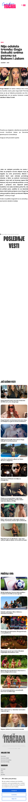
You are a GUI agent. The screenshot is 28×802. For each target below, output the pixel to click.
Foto (2, 772)
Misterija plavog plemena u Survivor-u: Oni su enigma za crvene (13, 671)
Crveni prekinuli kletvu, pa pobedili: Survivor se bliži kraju (12, 691)
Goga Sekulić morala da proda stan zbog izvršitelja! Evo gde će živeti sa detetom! (14, 420)
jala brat (16, 234)
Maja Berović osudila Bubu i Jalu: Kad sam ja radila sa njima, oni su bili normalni (14, 539)
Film (2, 771)
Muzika (3, 774)
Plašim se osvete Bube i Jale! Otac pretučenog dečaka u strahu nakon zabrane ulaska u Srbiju (12, 500)
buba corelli (4, 234)
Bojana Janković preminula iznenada (12, 729)
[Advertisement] (14, 26)
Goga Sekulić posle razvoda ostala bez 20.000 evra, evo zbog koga (13, 401)
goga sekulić (11, 234)
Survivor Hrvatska (6, 760)
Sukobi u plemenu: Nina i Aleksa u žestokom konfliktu (11, 612)
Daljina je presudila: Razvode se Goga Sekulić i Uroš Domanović (12, 440)
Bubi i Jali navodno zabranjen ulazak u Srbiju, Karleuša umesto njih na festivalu (13, 520)
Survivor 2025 (5, 758)
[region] (14, 789)
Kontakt (3, 769)
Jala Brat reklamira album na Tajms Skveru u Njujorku (12, 460)
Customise (14, 794)
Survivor (3, 756)
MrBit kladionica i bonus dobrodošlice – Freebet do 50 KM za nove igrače (13, 593)
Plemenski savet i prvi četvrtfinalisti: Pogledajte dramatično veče (12, 651)
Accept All (14, 790)
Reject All (14, 798)
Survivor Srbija (5, 762)
